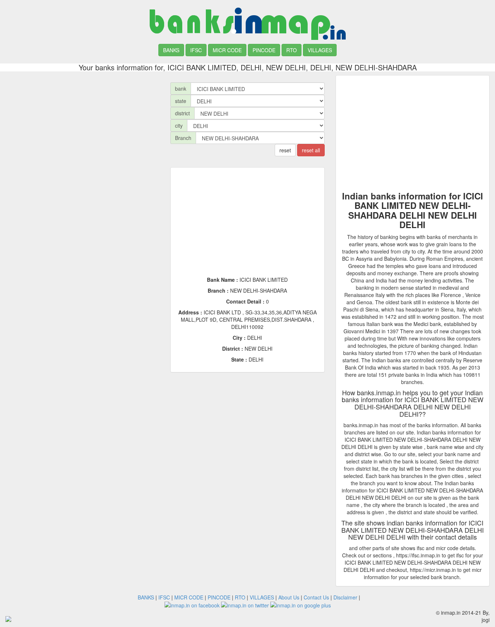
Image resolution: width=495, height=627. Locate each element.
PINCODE (264, 50)
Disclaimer (345, 597)
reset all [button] (311, 150)
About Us (288, 597)
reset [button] (285, 150)
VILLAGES (320, 50)
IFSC (196, 50)
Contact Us (316, 597)
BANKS (171, 50)
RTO (291, 50)
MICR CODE (227, 50)
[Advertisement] (82, 126)
